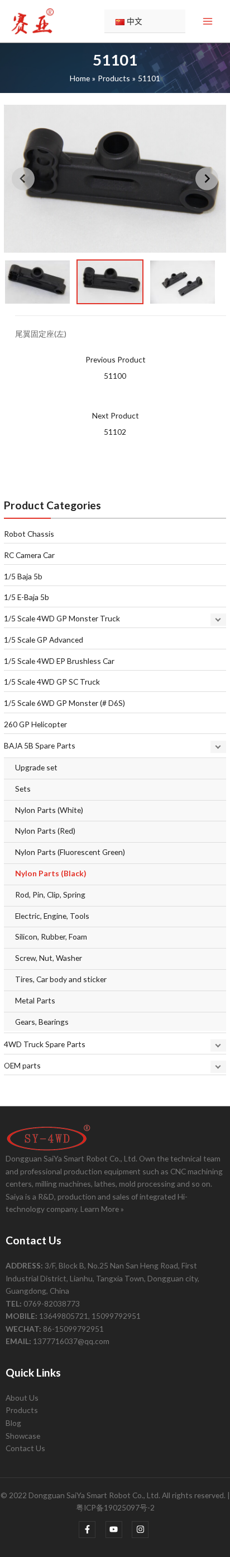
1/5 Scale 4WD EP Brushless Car (59, 661)
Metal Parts (35, 1000)
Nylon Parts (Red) (45, 830)
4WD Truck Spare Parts (44, 1044)
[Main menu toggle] (208, 21)
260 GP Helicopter (35, 724)
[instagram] (141, 1529)
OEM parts (22, 1065)
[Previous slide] (23, 178)
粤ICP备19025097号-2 (115, 1507)
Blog (13, 1423)
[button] (37, 281)
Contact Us (25, 1448)
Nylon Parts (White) (49, 810)
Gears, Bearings (42, 1021)
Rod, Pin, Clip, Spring (50, 894)
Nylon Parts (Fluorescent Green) (70, 852)
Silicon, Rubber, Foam (51, 936)
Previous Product (115, 367)
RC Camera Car (29, 555)
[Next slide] (206, 178)
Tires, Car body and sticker (61, 979)
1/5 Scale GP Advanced (43, 639)
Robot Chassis (29, 533)
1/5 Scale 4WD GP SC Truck (52, 681)
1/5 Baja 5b (23, 576)
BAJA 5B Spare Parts (39, 745)
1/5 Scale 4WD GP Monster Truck (62, 618)
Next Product (115, 423)
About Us (22, 1397)
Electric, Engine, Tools (52, 916)
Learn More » (102, 1209)
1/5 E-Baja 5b (26, 597)
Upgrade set (36, 767)
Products (22, 1410)
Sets (23, 788)
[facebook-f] (91, 1529)
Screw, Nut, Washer (48, 958)
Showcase (23, 1435)
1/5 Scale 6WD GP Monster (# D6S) (64, 703)
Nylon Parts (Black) (50, 873)
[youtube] (118, 1529)
